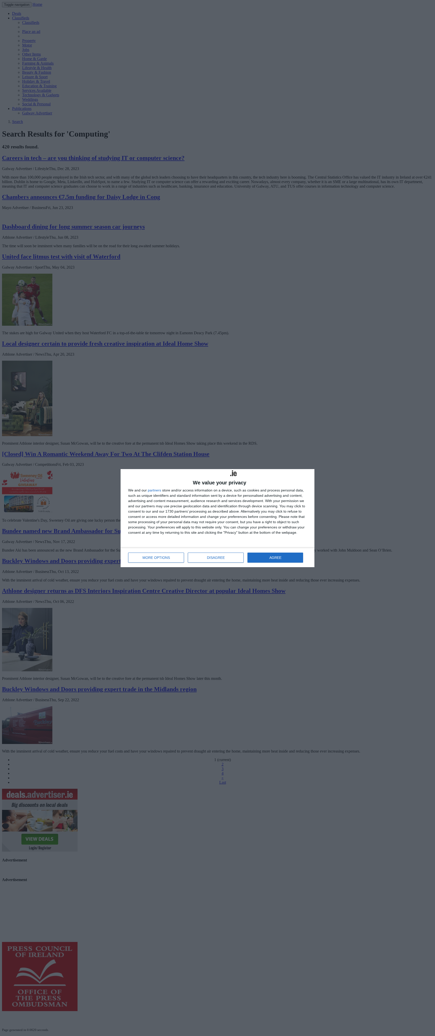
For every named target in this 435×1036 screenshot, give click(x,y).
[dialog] (217, 518)
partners (154, 490)
